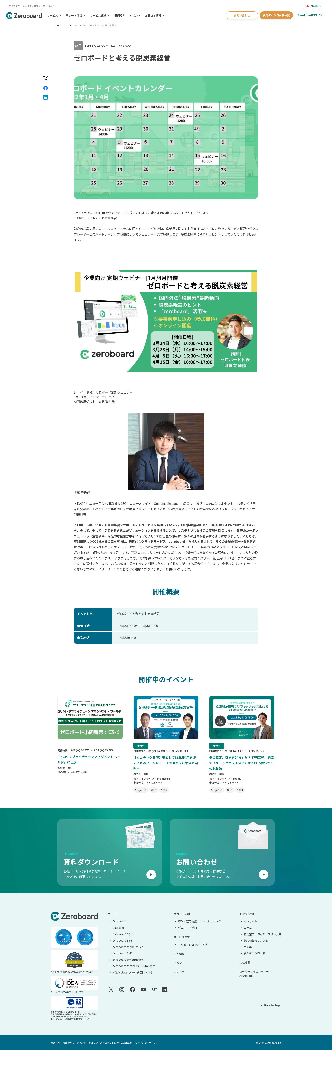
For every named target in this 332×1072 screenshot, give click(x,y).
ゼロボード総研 (187, 928)
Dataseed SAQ (121, 934)
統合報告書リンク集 (256, 940)
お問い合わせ (242, 15)
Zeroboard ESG (122, 940)
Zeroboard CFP (122, 953)
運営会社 (55, 1042)
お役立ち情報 (153, 15)
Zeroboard (119, 921)
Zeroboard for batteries (127, 947)
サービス (52, 15)
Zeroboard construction (128, 959)
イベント (135, 15)
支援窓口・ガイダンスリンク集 (262, 934)
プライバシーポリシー (146, 1042)
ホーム (58, 25)
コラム (248, 928)
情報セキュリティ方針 (74, 1042)
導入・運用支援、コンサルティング (199, 921)
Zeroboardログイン (310, 15)
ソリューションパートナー (194, 944)
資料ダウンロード (254, 953)
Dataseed (118, 928)
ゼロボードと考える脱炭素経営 (99, 25)
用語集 (248, 947)
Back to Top (272, 1005)
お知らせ (179, 972)
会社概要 (244, 962)
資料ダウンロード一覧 (276, 15)
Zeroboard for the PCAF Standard (133, 966)
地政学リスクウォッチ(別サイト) (132, 972)
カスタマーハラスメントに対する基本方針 (110, 1042)
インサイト (250, 921)
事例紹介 (119, 15)
